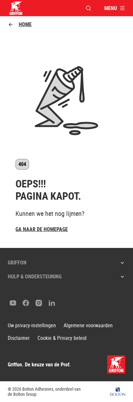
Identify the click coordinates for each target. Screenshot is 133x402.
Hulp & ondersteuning (35, 276)
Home (25, 24)
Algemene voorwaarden (88, 325)
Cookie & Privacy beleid (62, 338)
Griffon (17, 262)
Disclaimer (19, 338)
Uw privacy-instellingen (32, 325)
